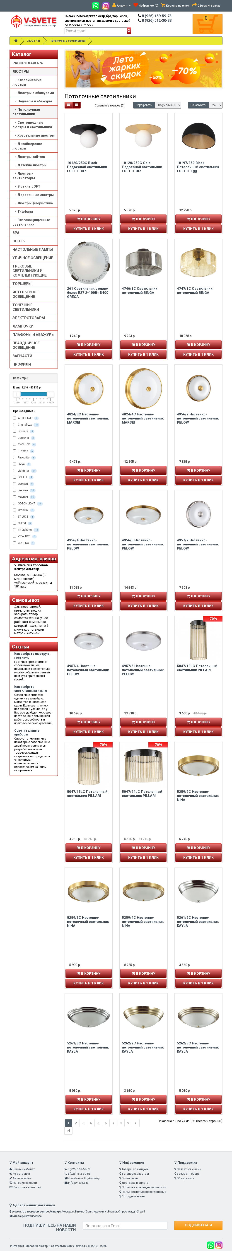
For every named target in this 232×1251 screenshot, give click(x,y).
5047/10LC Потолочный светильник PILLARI (197, 668)
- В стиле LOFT (26, 186)
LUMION (25, 483)
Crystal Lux (27, 424)
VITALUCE (26, 536)
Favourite (25, 457)
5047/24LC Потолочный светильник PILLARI (142, 794)
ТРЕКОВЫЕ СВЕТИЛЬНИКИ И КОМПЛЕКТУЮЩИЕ (29, 270)
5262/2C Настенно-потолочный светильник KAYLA (143, 1047)
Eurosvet (25, 437)
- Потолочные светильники (26, 111)
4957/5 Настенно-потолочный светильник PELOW (143, 670)
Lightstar (26, 470)
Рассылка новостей (27, 1187)
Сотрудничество (133, 1196)
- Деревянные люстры (33, 195)
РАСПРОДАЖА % (27, 63)
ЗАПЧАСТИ (22, 356)
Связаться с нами (189, 1169)
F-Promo (25, 451)
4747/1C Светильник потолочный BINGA (194, 291)
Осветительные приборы (26, 732)
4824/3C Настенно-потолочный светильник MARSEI (88, 418)
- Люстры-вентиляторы (23, 175)
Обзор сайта (185, 1178)
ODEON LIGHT (29, 503)
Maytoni (25, 497)
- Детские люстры (29, 165)
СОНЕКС (25, 543)
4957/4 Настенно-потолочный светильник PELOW (88, 670)
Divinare (25, 431)
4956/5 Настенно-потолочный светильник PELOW (143, 544)
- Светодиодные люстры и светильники (32, 125)
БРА (15, 233)
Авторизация (22, 1178)
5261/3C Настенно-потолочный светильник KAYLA (88, 1047)
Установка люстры (135, 1173)
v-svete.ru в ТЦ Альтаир (84, 1178)
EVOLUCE (26, 444)
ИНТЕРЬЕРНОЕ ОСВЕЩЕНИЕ (25, 294)
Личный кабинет (23, 1169)
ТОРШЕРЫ (21, 284)
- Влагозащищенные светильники (31, 222)
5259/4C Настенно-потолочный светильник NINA (143, 922)
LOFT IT (24, 477)
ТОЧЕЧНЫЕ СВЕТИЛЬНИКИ (25, 307)
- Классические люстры (27, 82)
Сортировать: (144, 105)
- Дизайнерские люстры (27, 146)
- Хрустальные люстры (33, 135)
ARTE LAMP (27, 418)
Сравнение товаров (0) (109, 105)
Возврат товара (188, 1173)
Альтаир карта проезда (27, 1216)
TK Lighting (27, 529)
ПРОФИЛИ (21, 364)
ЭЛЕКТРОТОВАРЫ (28, 318)
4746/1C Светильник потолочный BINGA (139, 291)
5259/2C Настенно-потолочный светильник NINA (198, 796)
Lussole (25, 490)
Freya (23, 464)
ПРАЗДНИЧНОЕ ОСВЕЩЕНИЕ (26, 345)
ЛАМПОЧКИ (22, 326)
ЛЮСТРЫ (33, 40)
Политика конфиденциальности (144, 1187)
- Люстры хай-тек (28, 157)
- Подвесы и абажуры (32, 101)
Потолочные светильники (67, 40)
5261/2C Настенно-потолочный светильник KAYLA (198, 922)
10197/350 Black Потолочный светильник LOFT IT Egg (198, 167)
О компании (130, 1178)
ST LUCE (25, 516)
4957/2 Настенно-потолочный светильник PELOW (198, 544)
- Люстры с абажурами (33, 93)
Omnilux (25, 510)
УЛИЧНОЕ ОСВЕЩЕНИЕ (32, 258)
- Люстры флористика (32, 203)
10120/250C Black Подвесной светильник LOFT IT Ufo (87, 167)
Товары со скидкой (135, 1169)
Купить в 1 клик (88, 229)
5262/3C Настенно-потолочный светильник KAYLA (198, 1047)
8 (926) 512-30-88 (156, 20)
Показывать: (199, 105)
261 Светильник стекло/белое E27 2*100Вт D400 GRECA (87, 293)
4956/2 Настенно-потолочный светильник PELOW (198, 418)
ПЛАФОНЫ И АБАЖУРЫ (33, 335)
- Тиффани (22, 212)
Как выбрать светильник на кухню (30, 688)
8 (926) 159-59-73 (156, 16)
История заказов (25, 1182)
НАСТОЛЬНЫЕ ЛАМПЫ (32, 249)
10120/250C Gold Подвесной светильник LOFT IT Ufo (142, 167)
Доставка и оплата (135, 1182)
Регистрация (21, 1173)
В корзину (90, 219)
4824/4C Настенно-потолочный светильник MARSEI (143, 418)
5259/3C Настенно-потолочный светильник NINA (88, 922)
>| (68, 1131)
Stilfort (24, 523)
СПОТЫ (19, 241)
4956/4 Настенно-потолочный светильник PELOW (88, 544)
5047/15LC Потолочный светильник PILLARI (87, 794)
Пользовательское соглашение (144, 1191)
